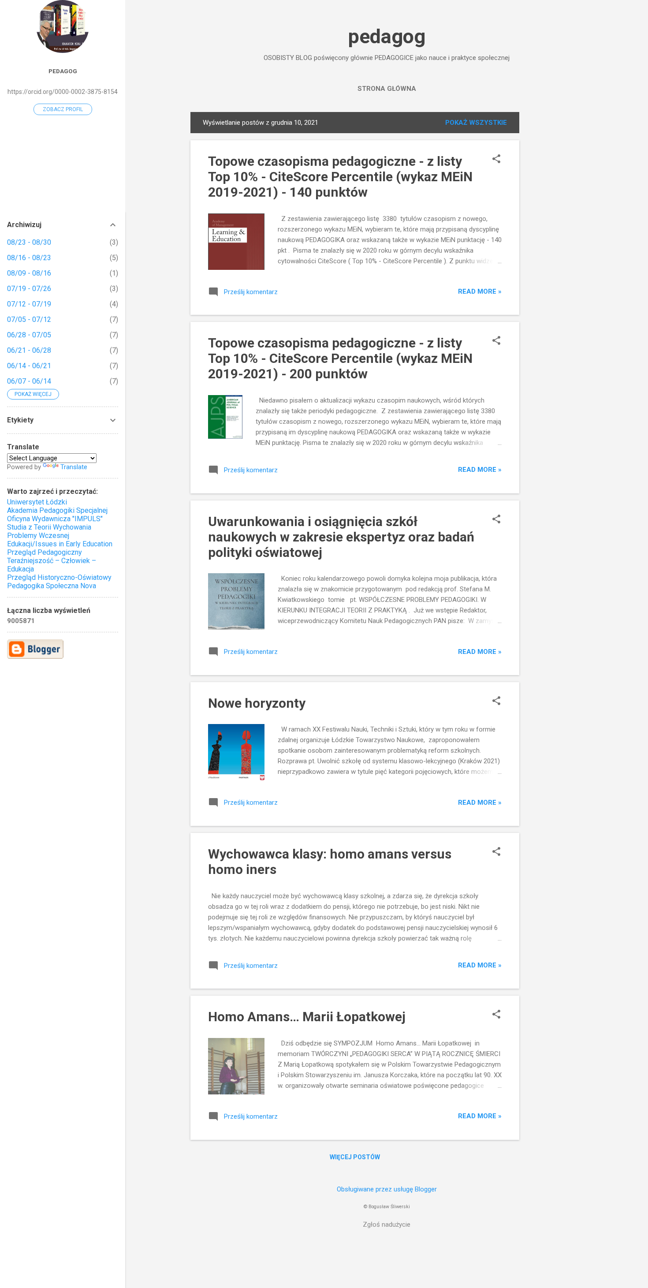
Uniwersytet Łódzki (37, 502)
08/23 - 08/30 (29, 242)
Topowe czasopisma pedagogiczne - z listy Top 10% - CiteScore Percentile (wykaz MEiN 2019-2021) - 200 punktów (340, 358)
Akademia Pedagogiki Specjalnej (57, 510)
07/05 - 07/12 (29, 319)
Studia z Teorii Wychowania (49, 527)
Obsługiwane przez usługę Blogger (387, 1189)
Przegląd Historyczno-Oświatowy (59, 577)
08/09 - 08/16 (29, 273)
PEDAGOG (62, 71)
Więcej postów (355, 1157)
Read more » (480, 291)
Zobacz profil (63, 109)
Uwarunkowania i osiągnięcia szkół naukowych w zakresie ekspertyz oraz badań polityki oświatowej (341, 537)
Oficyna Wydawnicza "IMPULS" (55, 519)
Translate (73, 467)
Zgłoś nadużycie (386, 1224)
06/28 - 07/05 (29, 335)
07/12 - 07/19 (29, 304)
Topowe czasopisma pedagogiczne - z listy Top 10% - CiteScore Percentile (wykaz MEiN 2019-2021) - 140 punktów (340, 176)
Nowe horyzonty (256, 703)
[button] (496, 159)
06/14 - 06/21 (29, 366)
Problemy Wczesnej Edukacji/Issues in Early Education (59, 539)
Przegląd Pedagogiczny (44, 552)
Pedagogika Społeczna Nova (51, 586)
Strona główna (387, 89)
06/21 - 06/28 (29, 350)
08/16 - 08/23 (29, 258)
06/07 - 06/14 (29, 381)
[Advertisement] (554, 244)
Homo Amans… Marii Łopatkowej (307, 1016)
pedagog (386, 36)
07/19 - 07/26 (29, 288)
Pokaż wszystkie (476, 123)
